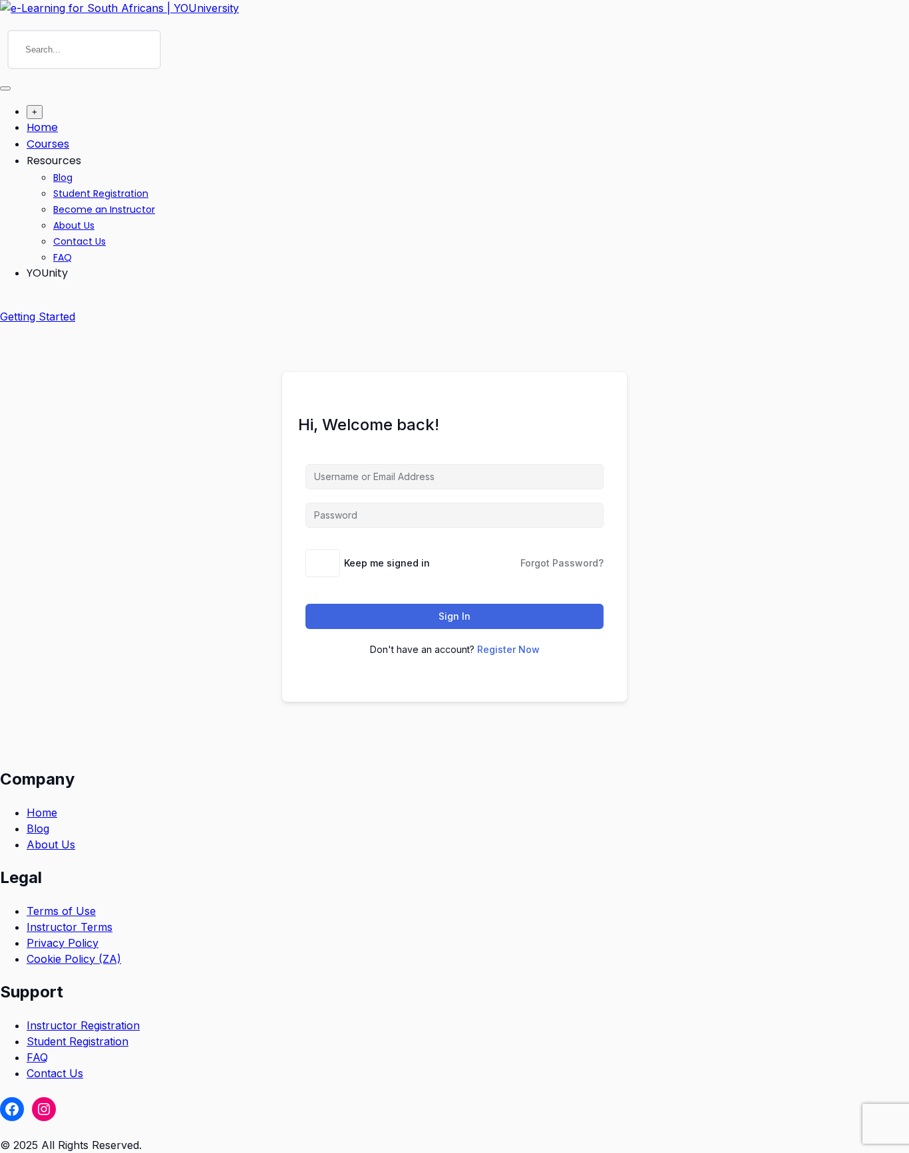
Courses (48, 144)
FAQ (62, 257)
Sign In (454, 616)
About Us (73, 225)
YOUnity (47, 273)
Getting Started (37, 316)
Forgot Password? (562, 563)
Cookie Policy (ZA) (74, 958)
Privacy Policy (62, 943)
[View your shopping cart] (7, 300)
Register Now (508, 649)
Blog (63, 177)
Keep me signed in (387, 563)
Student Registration (100, 193)
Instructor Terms (69, 927)
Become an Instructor (104, 209)
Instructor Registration (83, 1025)
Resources (54, 160)
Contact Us (79, 241)
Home (42, 127)
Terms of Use (61, 911)
